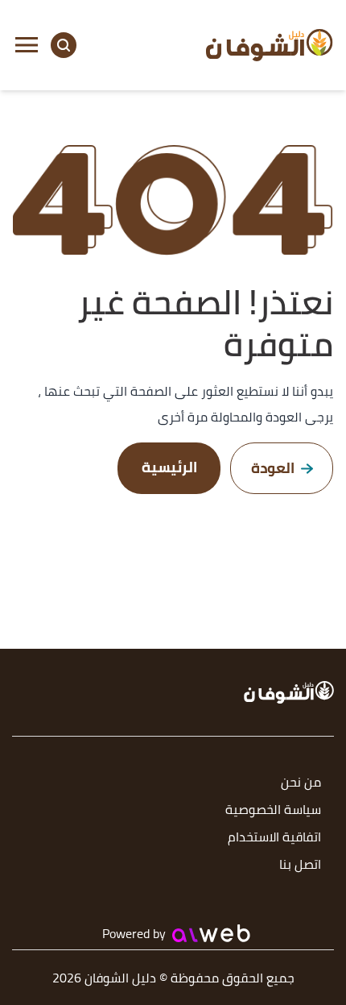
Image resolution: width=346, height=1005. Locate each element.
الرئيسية (169, 467)
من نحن (301, 783)
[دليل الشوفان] (269, 44)
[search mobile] (63, 45)
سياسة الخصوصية (273, 810)
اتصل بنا (300, 865)
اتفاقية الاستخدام (274, 838)
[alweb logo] (211, 933)
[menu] (26, 45)
